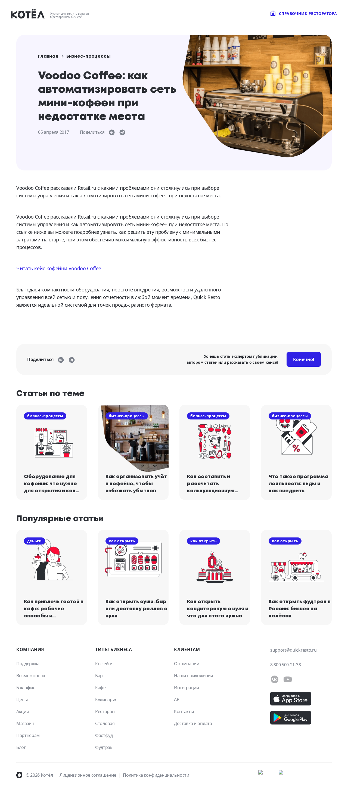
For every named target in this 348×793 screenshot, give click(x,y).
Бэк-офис (25, 688)
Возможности (30, 676)
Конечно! (303, 359)
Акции (22, 711)
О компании (186, 664)
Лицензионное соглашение (88, 775)
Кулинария (106, 699)
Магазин (25, 723)
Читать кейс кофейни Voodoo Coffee (58, 268)
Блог (21, 747)
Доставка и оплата (193, 723)
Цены (22, 699)
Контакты (184, 711)
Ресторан (104, 711)
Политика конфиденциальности (156, 775)
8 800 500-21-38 (285, 665)
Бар (99, 676)
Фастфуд (104, 735)
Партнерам (28, 735)
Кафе (100, 688)
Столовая (104, 723)
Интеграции (186, 688)
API (177, 699)
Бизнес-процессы (88, 56)
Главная (48, 56)
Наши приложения (193, 676)
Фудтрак (103, 747)
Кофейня (104, 664)
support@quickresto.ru (293, 650)
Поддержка (27, 664)
